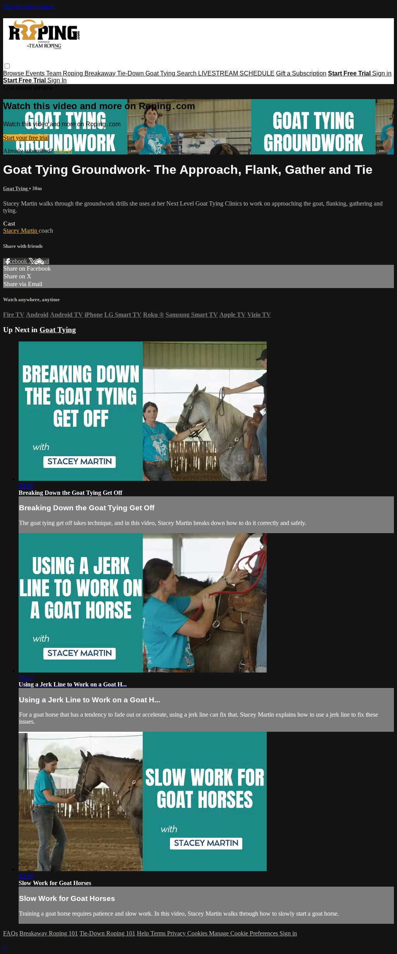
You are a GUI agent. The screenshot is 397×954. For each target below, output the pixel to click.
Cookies (198, 933)
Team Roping (65, 73)
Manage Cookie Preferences (244, 933)
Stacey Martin (21, 230)
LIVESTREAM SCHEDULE (236, 73)
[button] (7, 66)
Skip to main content (28, 6)
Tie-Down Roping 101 (107, 933)
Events (36, 73)
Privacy (177, 933)
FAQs (10, 933)
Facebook (16, 261)
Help (143, 933)
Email (42, 261)
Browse (14, 73)
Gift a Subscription (301, 73)
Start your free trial (26, 137)
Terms (158, 933)
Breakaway (101, 73)
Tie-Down (131, 73)
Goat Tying (161, 73)
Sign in (382, 73)
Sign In (57, 80)
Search (187, 73)
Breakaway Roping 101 (48, 933)
